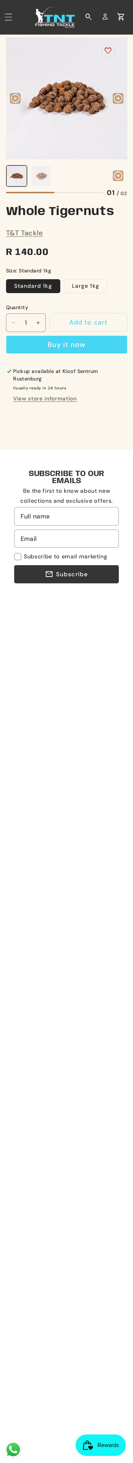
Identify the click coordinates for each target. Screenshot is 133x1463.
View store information (45, 398)
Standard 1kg (33, 286)
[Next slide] (118, 98)
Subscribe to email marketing (65, 556)
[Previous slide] (15, 175)
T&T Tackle (24, 232)
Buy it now (67, 344)
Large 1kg (85, 286)
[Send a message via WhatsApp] (13, 1449)
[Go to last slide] (15, 98)
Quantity (17, 307)
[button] (8, 17)
